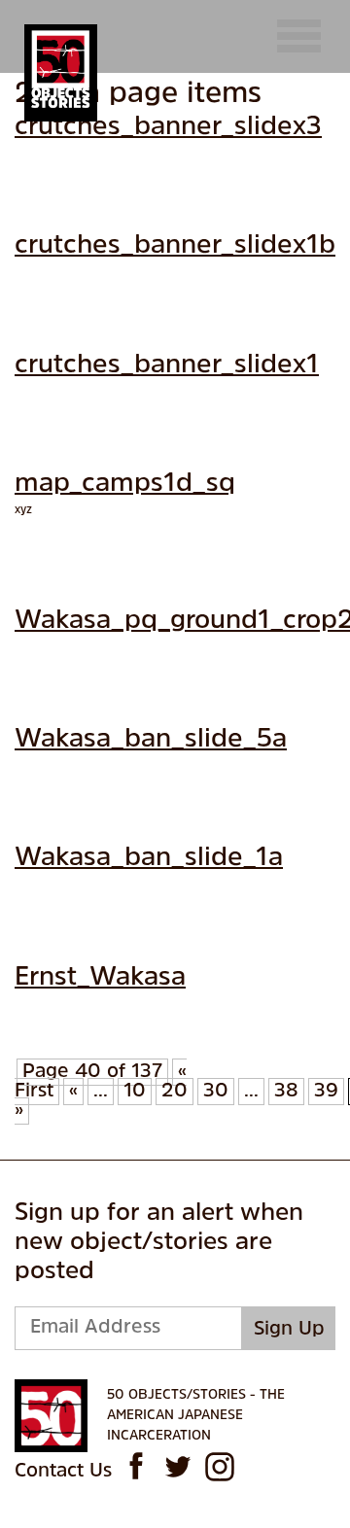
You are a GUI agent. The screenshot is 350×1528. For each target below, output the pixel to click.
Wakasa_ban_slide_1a (149, 859)
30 (215, 1091)
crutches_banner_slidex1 (167, 366)
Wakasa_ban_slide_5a (151, 740)
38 (286, 1091)
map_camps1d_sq (125, 484)
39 (326, 1091)
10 (134, 1091)
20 (174, 1091)
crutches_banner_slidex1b (175, 246)
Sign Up (289, 1329)
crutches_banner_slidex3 (168, 128)
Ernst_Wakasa (100, 978)
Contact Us (63, 1471)
